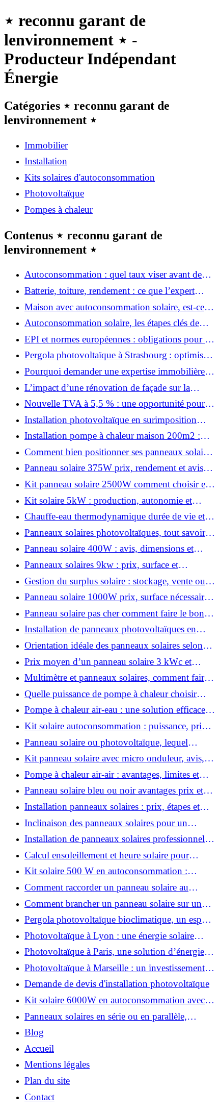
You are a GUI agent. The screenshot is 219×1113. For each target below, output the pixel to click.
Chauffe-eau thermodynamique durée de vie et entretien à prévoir (114, 516)
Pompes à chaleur (58, 209)
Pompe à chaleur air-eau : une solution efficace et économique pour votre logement (119, 709)
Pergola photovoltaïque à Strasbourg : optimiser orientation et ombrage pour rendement (117, 355)
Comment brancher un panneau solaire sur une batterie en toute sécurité (115, 903)
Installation (45, 161)
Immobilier (46, 145)
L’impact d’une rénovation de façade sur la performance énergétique (107, 387)
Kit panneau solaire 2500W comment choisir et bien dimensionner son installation (116, 484)
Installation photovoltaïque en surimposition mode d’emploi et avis (110, 420)
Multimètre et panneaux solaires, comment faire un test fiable (116, 677)
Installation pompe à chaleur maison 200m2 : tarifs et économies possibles (112, 435)
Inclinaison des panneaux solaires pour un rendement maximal (105, 823)
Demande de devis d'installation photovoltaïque (116, 983)
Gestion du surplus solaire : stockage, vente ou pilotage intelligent (114, 581)
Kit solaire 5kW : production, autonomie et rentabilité (108, 500)
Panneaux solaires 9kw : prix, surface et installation (101, 565)
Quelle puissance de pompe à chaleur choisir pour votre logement (110, 694)
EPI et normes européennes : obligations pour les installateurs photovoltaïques (119, 339)
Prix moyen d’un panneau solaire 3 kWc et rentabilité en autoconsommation (107, 661)
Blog (34, 1032)
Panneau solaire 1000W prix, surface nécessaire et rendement (116, 597)
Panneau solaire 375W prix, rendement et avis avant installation (113, 468)
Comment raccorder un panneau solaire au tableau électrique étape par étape (106, 887)
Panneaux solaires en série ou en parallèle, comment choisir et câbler (105, 1016)
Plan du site (47, 1080)
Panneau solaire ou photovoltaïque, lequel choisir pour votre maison (106, 742)
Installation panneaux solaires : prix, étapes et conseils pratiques (112, 806)
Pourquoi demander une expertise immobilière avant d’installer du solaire (114, 371)
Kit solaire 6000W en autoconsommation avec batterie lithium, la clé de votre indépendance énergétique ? (114, 1000)
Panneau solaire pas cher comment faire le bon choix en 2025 (114, 613)
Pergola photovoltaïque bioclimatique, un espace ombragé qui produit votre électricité (119, 919)
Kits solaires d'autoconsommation (89, 177)
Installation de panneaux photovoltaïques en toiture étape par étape (110, 629)
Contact (39, 1097)
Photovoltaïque (54, 193)
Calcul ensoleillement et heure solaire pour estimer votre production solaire (106, 855)
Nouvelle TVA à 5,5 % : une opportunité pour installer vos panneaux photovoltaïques (114, 403)
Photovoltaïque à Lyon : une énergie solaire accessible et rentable (109, 936)
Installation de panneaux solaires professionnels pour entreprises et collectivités (116, 839)
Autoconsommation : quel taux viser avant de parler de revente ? (113, 274)
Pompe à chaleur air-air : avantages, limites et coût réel (111, 774)
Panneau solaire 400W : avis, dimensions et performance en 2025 (109, 548)
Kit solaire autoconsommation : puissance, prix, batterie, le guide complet (116, 726)
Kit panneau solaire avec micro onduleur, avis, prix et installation (114, 758)
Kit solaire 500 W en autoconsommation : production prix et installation (105, 871)
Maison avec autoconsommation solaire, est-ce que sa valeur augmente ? (114, 307)
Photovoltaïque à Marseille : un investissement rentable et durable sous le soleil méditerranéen (114, 968)
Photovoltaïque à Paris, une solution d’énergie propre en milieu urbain (114, 951)
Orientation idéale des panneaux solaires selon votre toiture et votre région (113, 645)
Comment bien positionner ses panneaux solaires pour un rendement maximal (119, 452)
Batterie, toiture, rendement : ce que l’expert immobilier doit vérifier (109, 290)
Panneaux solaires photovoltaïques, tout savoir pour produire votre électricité (114, 532)
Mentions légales (57, 1064)
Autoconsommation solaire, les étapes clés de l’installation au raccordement (111, 323)
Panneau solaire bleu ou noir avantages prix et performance (113, 790)
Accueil (39, 1048)
